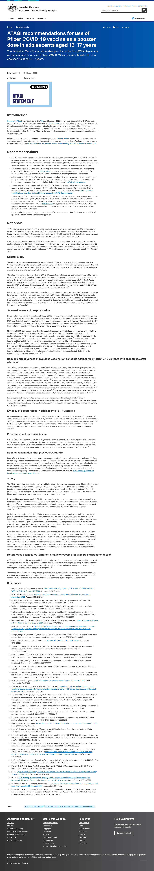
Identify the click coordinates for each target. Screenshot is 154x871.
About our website (50, 823)
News (134, 6)
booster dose (54, 123)
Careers (119, 6)
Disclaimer (47, 831)
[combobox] (121, 10)
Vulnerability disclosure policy (55, 846)
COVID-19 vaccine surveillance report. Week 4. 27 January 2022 (59, 681)
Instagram (83, 843)
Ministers (127, 6)
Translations (140, 18)
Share (126, 27)
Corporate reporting (15, 829)
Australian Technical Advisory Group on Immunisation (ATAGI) (69, 806)
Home (11, 18)
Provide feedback (124, 833)
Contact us (142, 6)
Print (117, 27)
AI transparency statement (17, 831)
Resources (41, 18)
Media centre (84, 823)
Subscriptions (48, 843)
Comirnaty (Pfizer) (14, 121)
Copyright (47, 829)
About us (111, 6)
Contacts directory (14, 840)
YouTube (82, 840)
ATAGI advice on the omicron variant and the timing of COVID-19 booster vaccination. (62, 144)
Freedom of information (16, 834)
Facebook (83, 831)
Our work (30, 18)
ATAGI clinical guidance (77, 182)
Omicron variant (63, 138)
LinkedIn (82, 834)
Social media (48, 840)
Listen (108, 27)
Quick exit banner (50, 837)
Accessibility (48, 826)
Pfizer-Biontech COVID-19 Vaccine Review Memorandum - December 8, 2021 (66, 723)
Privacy (46, 834)
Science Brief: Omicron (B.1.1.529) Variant (63, 640)
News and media (22, 27)
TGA (42, 121)
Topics (20, 18)
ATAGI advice (45, 171)
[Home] (32, 8)
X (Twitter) (83, 837)
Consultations (84, 829)
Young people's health (34, 806)
